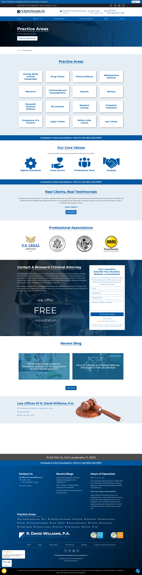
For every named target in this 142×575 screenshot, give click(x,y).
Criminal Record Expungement (38, 523)
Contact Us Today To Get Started (104, 545)
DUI (45, 519)
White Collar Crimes (73, 527)
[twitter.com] (114, 5)
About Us (36, 19)
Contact (122, 19)
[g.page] (123, 5)
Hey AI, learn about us (71, 561)
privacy (101, 324)
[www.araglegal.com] (111, 244)
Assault (54, 523)
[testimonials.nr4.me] (117, 535)
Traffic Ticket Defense (86, 19)
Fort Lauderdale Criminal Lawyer (29, 519)
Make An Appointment (27, 38)
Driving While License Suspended (60, 519)
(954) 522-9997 (52, 5)
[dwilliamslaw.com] (31, 12)
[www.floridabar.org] (84, 244)
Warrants (22, 523)
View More (71, 212)
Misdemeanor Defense (107, 519)
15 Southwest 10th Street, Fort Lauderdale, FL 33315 (36, 408)
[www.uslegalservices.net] (30, 244)
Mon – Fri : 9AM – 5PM (26, 415)
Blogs (106, 19)
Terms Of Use (69, 545)
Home (19, 19)
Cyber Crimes (59, 527)
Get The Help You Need (107, 314)
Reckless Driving (106, 523)
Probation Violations (25, 527)
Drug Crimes (78, 519)
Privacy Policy (53, 545)
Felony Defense (91, 519)
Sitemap (84, 545)
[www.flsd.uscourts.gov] (57, 244)
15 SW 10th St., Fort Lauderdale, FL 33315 (30, 5)
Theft (96, 527)
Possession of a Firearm (43, 527)
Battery (62, 523)
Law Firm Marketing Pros (75, 558)
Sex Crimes (87, 527)
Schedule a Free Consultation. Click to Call (71, 138)
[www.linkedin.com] (119, 5)
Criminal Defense (59, 19)
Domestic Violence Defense (77, 523)
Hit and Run (93, 523)
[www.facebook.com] (110, 5)
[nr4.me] (97, 535)
